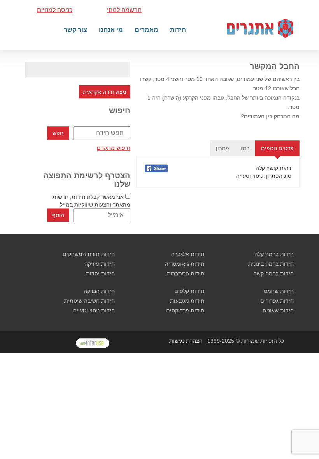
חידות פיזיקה (99, 264)
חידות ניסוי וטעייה (94, 310)
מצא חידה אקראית (104, 92)
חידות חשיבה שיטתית (89, 301)
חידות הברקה (99, 291)
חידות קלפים (189, 291)
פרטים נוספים (277, 148)
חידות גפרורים (277, 301)
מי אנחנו (111, 29)
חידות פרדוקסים (185, 310)
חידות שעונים (278, 310)
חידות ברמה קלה (274, 254)
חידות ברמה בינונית (271, 264)
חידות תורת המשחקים (89, 254)
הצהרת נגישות (186, 341)
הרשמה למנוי (124, 10)
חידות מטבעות (187, 301)
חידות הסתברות (185, 273)
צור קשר (75, 29)
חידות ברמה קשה (273, 273)
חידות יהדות (100, 273)
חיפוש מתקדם (113, 148)
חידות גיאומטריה (184, 264)
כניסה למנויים (54, 10)
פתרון (222, 148)
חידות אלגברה (187, 254)
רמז (245, 148)
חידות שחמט (279, 291)
